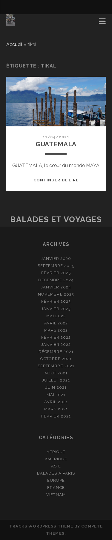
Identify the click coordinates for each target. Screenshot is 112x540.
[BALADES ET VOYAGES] (10, 23)
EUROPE (56, 480)
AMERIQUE (56, 459)
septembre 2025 (56, 265)
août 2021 (56, 373)
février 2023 (56, 301)
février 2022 (56, 337)
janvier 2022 (56, 344)
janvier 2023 (56, 309)
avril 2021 (55, 402)
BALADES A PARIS (56, 473)
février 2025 (56, 273)
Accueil (14, 44)
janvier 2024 (56, 287)
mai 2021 (56, 395)
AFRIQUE (56, 452)
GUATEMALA (56, 144)
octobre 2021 (56, 359)
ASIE (56, 466)
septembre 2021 (56, 366)
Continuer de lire (56, 180)
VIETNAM (55, 494)
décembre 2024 (56, 280)
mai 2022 (55, 316)
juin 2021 (55, 387)
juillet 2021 (56, 380)
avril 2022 (56, 323)
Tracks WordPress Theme (41, 526)
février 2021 (56, 416)
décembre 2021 (56, 351)
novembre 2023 (56, 294)
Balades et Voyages (56, 219)
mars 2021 (55, 409)
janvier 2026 (56, 258)
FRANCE (56, 487)
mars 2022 (56, 330)
